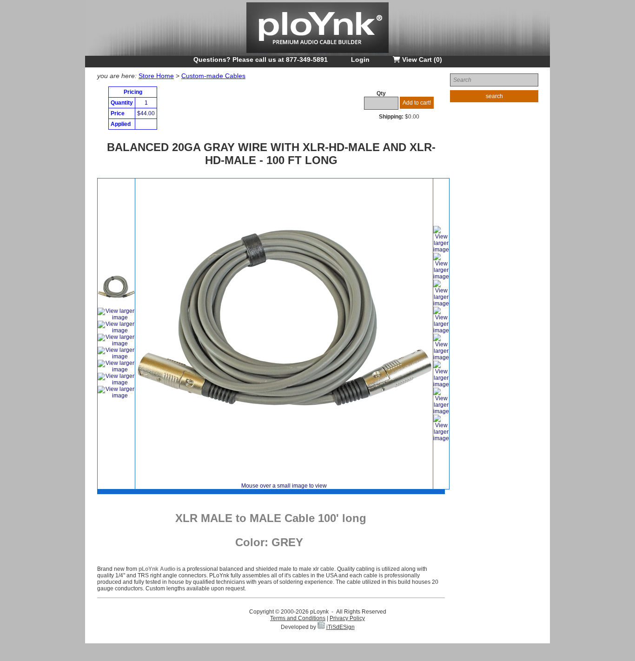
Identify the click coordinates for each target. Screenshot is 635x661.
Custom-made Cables (213, 75)
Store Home (156, 75)
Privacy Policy (347, 618)
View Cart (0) (421, 59)
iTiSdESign (340, 627)
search (494, 96)
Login (360, 59)
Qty (381, 93)
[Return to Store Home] (317, 54)
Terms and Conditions (297, 618)
